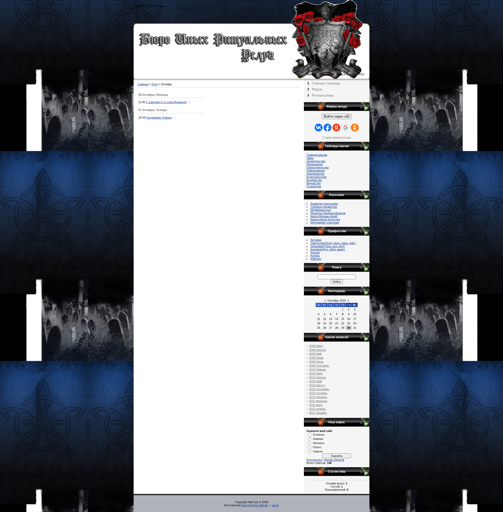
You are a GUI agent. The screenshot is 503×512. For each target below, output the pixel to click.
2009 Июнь (316, 357)
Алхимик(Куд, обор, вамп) (327, 249)
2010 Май (315, 381)
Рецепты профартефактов (328, 213)
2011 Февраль (318, 401)
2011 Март (316, 405)
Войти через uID (336, 116)
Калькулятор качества (325, 219)
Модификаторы (320, 210)
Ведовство (314, 183)
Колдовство (314, 180)
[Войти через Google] (345, 127)
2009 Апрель (317, 349)
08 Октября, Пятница (153, 94)
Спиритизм (314, 186)
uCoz (275, 505)
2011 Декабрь (318, 412)
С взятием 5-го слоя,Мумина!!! (166, 102)
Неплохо (318, 443)
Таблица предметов (323, 206)
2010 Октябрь (318, 393)
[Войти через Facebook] (327, 127)
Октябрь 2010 (336, 300)
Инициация (326, 74)
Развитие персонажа (324, 203)
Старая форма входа (336, 137)
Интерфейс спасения (324, 222)
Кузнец (315, 255)
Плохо (317, 447)
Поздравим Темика (159, 117)
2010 (154, 84)
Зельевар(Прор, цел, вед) (327, 246)
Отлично (318, 434)
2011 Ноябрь (317, 408)
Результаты (314, 459)
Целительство (316, 161)
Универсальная (317, 154)
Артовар (315, 239)
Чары (310, 158)
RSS (361, 74)
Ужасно (318, 451)
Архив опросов (334, 459)
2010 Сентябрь (319, 389)
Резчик (315, 252)
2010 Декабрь (318, 397)
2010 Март (316, 373)
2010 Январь (317, 369)
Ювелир (315, 258)
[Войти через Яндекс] (336, 127)
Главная (311, 74)
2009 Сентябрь (319, 365)
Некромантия (315, 173)
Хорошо (318, 438)
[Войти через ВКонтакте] (318, 127)
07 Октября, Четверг (152, 110)
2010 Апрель (317, 377)
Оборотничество (318, 167)
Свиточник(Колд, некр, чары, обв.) (333, 243)
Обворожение (316, 170)
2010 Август (317, 385)
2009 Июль (316, 361)
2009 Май (315, 353)
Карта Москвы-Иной (323, 216)
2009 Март (316, 345)
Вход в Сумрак (346, 74)
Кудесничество (317, 176)
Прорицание (315, 164)
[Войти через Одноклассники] (355, 127)
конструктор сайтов (254, 505)
